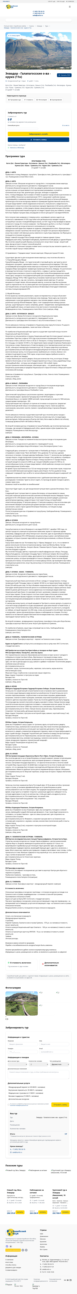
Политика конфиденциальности (41, 1280)
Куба (41, 1234)
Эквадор (39, 26)
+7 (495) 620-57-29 (38, 13)
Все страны (43, 1249)
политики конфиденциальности (19, 1105)
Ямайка (42, 1247)
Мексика (43, 1239)
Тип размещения (55, 1061)
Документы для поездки (13, 1267)
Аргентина (43, 1244)
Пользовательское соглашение (55, 1280)
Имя (40, 1041)
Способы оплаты (10, 1265)
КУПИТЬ (20, 1212)
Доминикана (44, 1236)
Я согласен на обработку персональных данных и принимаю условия (29, 1104)
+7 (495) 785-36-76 (38, 11)
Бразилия (43, 1241)
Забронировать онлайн (38, 134)
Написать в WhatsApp (17, 148)
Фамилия (11, 1041)
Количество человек (35, 1061)
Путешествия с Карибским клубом (15, 26)
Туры (46, 26)
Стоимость (29, 100)
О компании (9, 1260)
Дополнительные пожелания (17, 1069)
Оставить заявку (40, 140)
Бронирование (57, 100)
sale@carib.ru (38, 15)
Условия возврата (11, 1270)
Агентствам (9, 1262)
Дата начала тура (13, 1061)
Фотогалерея (42, 100)
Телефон (10, 1048)
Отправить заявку (60, 1105)
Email (41, 1048)
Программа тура (15, 100)
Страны (31, 26)
